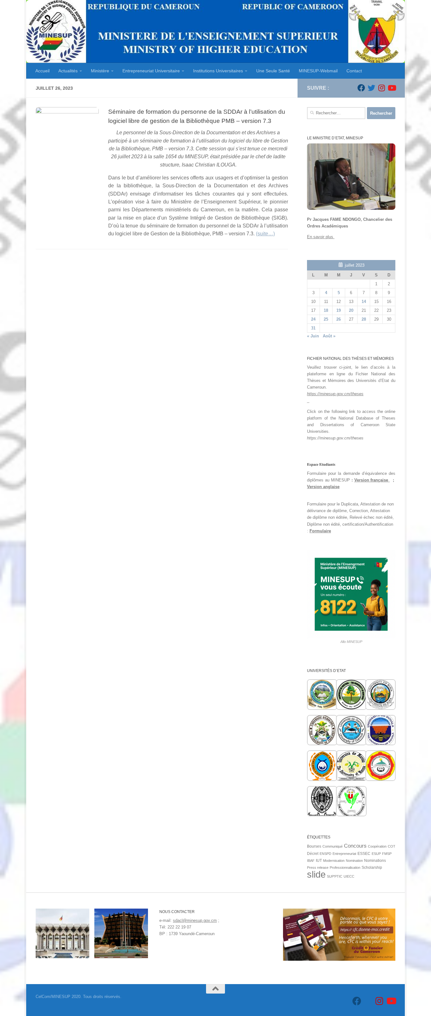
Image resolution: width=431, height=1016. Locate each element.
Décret (312, 853)
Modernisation (334, 860)
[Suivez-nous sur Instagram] (381, 88)
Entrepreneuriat (344, 854)
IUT (319, 860)
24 (313, 319)
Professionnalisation (345, 867)
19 (338, 310)
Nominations (375, 860)
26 (338, 319)
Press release (317, 867)
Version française (372, 480)
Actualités (68, 70)
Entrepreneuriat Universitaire (151, 70)
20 (351, 310)
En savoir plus (320, 236)
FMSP (387, 854)
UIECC (349, 876)
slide (316, 874)
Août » (329, 336)
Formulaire (320, 531)
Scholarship (372, 867)
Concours (355, 846)
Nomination (354, 860)
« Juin (313, 336)
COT (391, 846)
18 (326, 310)
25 (326, 319)
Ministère (100, 70)
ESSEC (363, 853)
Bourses (314, 846)
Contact (354, 70)
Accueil (42, 70)
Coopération (377, 846)
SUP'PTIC (334, 876)
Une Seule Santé (273, 70)
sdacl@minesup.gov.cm (195, 920)
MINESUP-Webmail (318, 70)
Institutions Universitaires (218, 70)
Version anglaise (323, 486)
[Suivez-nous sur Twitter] (371, 88)
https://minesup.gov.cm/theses (335, 393)
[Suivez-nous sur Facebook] (361, 88)
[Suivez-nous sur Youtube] (391, 88)
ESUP (376, 854)
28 (364, 319)
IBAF (311, 860)
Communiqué (332, 846)
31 (313, 328)
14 (364, 301)
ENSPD (325, 854)
